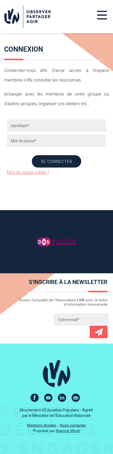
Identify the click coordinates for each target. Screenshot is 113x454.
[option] (56, 241)
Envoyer (99, 332)
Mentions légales (41, 425)
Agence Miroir (68, 430)
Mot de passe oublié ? (28, 172)
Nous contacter (73, 425)
